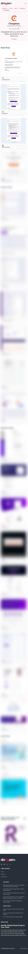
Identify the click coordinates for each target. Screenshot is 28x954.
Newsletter (5, 113)
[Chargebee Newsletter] (14, 97)
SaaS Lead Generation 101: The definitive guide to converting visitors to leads (14, 897)
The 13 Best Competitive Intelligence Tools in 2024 (12, 901)
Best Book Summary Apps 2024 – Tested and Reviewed (13, 889)
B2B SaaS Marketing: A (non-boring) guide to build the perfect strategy (14, 885)
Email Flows (5, 48)
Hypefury (3, 874)
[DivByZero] (6, 3)
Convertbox (4, 877)
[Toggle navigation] (25, 3)
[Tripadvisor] (10, 864)
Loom (2, 871)
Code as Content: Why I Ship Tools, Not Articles (13, 913)
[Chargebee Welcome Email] (14, 130)
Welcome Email (6, 147)
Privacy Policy (23, 948)
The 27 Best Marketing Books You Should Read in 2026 (13, 893)
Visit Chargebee (13, 29)
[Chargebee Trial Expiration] (14, 63)
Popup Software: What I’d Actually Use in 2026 (13, 909)
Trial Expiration (6, 79)
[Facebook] (4, 864)
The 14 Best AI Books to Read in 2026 (13, 917)
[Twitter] (1, 864)
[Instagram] (7, 864)
